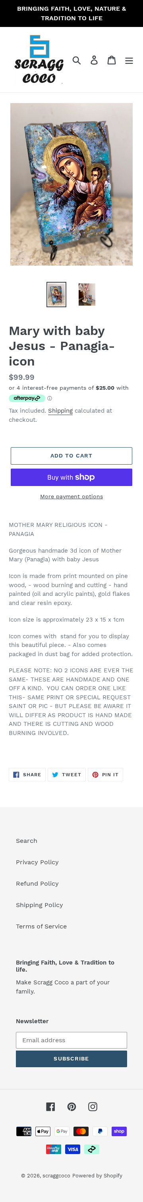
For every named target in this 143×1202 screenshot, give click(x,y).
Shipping (60, 410)
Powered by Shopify (97, 1176)
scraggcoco (56, 1176)
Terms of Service (41, 926)
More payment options (71, 496)
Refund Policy (37, 883)
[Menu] (129, 60)
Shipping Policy (39, 905)
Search (26, 840)
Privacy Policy (37, 862)
